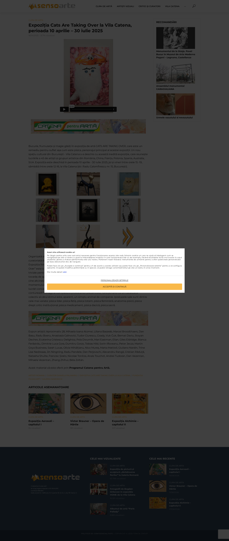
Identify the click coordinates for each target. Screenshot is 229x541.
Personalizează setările (114, 280)
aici (65, 272)
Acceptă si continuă (114, 286)
